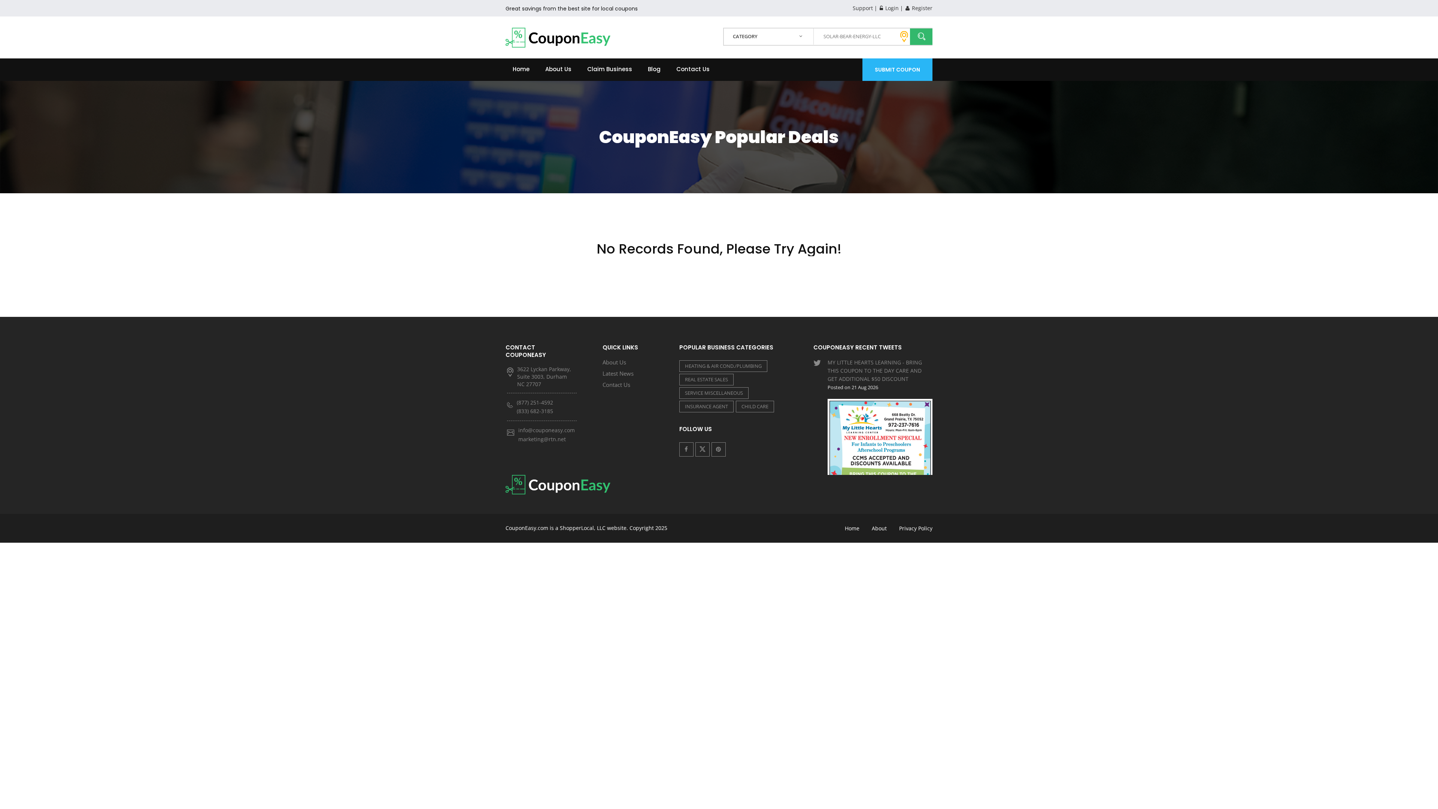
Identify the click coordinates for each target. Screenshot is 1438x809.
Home (521, 69)
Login (891, 8)
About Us (558, 69)
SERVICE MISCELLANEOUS (714, 393)
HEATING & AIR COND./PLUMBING (723, 366)
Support (863, 8)
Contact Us (693, 69)
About (879, 528)
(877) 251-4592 (535, 402)
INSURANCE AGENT (706, 406)
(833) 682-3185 (535, 411)
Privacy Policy (915, 528)
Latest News (618, 373)
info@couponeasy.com (546, 430)
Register (921, 8)
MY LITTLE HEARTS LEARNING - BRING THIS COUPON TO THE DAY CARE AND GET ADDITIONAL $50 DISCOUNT (875, 375)
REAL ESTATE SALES (706, 379)
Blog (654, 69)
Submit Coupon (897, 69)
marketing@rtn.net (542, 439)
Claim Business (609, 69)
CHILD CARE (754, 406)
